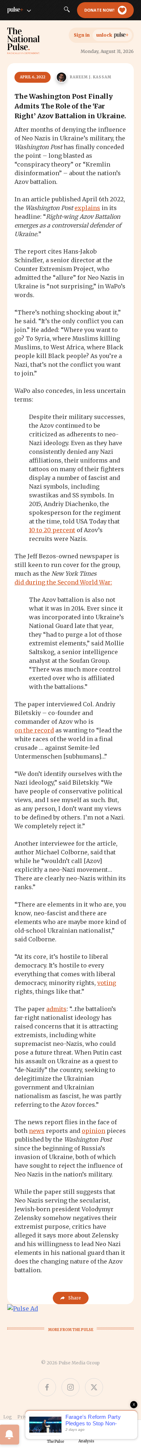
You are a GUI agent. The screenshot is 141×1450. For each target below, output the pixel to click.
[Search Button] (67, 10)
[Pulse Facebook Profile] (47, 1387)
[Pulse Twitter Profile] (94, 1387)
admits (56, 1008)
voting (106, 982)
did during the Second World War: (63, 582)
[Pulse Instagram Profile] (70, 1387)
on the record (34, 730)
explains (87, 207)
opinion (93, 1130)
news (36, 1130)
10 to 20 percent (52, 530)
